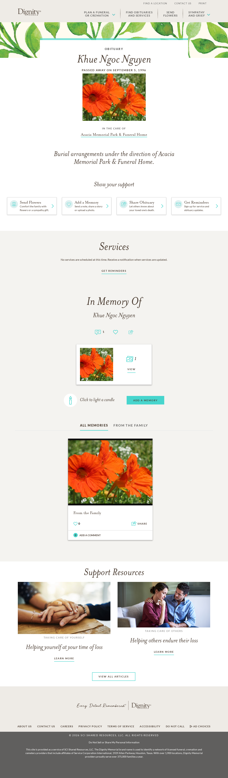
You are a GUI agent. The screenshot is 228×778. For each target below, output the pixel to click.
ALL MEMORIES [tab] (94, 425)
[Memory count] (98, 331)
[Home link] (29, 12)
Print (203, 3)
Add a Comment (90, 535)
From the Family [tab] (130, 425)
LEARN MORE (64, 658)
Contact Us (182, 3)
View (131, 369)
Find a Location (155, 3)
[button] (99, 14)
